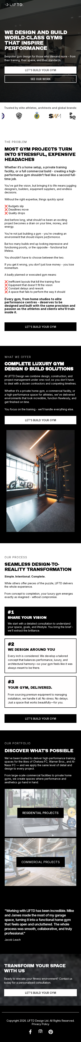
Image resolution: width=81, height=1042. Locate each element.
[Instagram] (40, 1032)
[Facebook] (30, 1032)
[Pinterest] (50, 1032)
